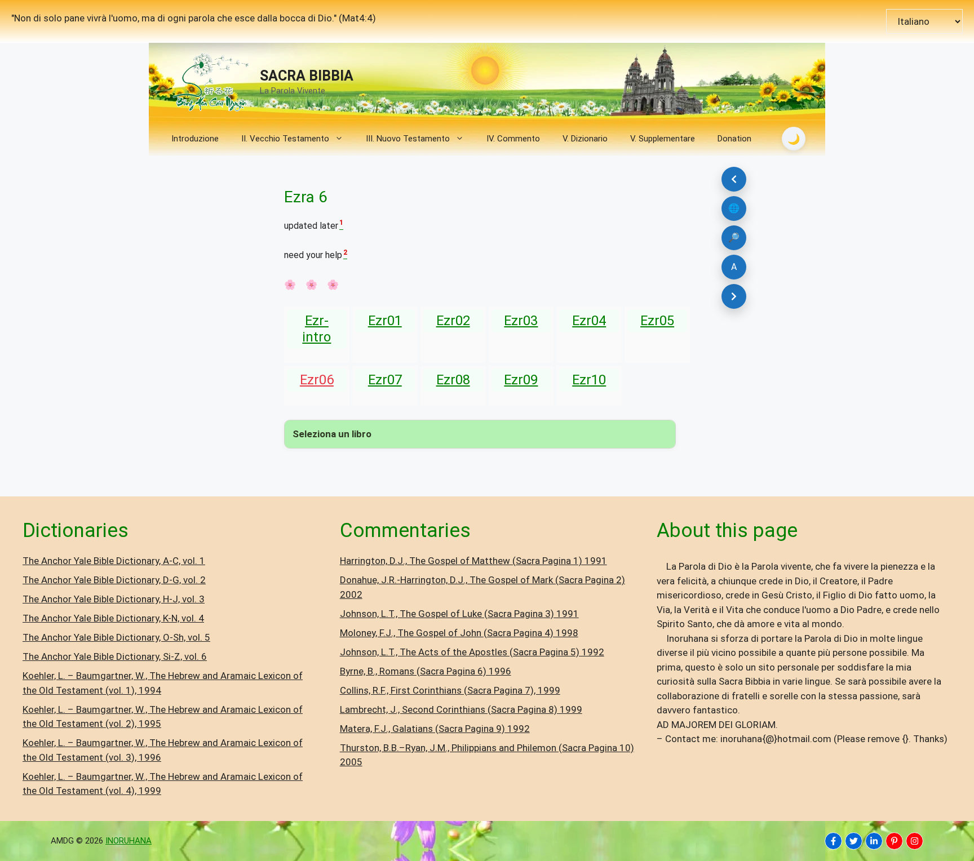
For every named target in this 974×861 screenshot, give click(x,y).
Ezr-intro (316, 329)
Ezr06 (317, 380)
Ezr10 (589, 380)
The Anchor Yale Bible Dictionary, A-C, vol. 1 (114, 560)
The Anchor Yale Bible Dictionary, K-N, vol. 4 (113, 618)
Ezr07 (385, 380)
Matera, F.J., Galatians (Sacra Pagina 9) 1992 (435, 728)
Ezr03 (521, 321)
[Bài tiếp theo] (733, 296)
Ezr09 (521, 380)
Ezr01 (385, 321)
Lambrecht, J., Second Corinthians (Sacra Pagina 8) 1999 (461, 709)
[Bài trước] (733, 179)
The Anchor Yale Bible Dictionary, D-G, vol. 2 (114, 579)
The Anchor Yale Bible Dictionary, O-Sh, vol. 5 (116, 637)
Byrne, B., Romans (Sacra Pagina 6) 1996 (425, 671)
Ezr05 (657, 321)
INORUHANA (128, 841)
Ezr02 (453, 321)
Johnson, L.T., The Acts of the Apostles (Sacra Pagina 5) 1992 (472, 652)
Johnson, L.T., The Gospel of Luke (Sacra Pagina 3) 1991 (459, 613)
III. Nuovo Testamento (408, 139)
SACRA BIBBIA (306, 76)
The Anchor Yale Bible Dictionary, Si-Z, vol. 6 (115, 656)
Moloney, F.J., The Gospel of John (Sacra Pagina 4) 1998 (459, 632)
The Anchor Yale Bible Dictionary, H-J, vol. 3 (114, 599)
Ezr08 (453, 380)
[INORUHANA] (833, 841)
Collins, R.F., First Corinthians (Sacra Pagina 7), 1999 (450, 690)
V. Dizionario (585, 139)
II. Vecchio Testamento (285, 139)
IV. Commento (513, 139)
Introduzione (195, 139)
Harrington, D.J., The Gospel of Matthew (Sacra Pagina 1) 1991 (473, 560)
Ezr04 (589, 321)
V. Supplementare (662, 139)
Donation (734, 139)
